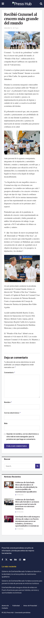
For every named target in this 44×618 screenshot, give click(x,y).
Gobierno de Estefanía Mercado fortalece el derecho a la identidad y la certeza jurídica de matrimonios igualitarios (26, 487)
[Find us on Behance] (15, 559)
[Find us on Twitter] (6, 559)
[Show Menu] (3, 4)
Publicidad (16, 605)
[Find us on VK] (11, 559)
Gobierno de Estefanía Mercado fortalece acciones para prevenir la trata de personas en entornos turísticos (27, 504)
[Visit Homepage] (22, 4)
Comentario (9, 372)
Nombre (8, 402)
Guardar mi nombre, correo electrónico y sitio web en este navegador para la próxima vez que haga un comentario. (22, 436)
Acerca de (5, 605)
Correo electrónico (12, 413)
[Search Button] (41, 4)
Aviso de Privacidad (30, 605)
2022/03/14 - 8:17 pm (11, 28)
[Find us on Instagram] (20, 559)
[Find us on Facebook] (2, 559)
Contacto (5, 608)
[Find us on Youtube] (24, 559)
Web (5, 423)
